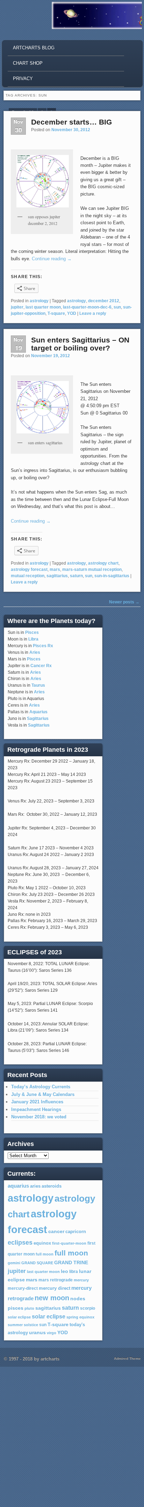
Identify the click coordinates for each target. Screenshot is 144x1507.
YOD (71, 313)
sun (117, 307)
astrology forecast (29, 569)
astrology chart (103, 563)
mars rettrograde (55, 1280)
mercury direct (54, 1288)
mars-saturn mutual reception (92, 569)
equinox (42, 1243)
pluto (29, 1308)
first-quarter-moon (69, 1243)
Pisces (32, 632)
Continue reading (52, 258)
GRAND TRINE (71, 1262)
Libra (33, 639)
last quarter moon (43, 307)
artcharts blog (34, 47)
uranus (37, 1332)
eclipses (20, 1242)
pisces (15, 1308)
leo (64, 1271)
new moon (52, 1298)
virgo (51, 1333)
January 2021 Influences (37, 1101)
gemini (14, 1263)
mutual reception (27, 575)
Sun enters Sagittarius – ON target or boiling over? (80, 344)
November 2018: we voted (38, 1116)
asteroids (52, 1186)
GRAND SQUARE (37, 1263)
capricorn (75, 1231)
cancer (56, 1231)
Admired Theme (127, 1358)
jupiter (17, 307)
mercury (81, 1280)
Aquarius (38, 711)
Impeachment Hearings (36, 1109)
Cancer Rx (41, 665)
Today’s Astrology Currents (40, 1086)
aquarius (18, 1186)
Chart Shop (28, 63)
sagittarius (57, 575)
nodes (77, 1298)
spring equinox (80, 1317)
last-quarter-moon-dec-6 (87, 307)
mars (55, 569)
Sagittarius (38, 718)
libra (73, 1271)
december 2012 (103, 300)
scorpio (87, 1308)
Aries (34, 652)
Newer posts (124, 602)
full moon (44, 1254)
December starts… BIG (71, 122)
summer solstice (23, 1325)
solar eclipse (19, 1317)
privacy (23, 78)
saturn (76, 575)
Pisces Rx (43, 645)
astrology (39, 300)
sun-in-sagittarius (111, 575)
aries (35, 1186)
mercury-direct (23, 1288)
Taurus (38, 685)
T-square (56, 313)
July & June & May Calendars (42, 1094)
